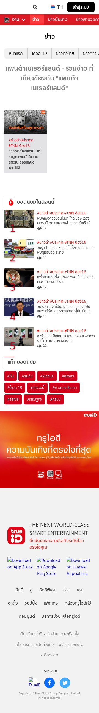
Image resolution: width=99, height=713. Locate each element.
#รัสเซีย (13, 399)
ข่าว (35, 19)
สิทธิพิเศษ (48, 590)
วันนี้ (19, 590)
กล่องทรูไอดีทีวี (78, 603)
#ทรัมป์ (55, 399)
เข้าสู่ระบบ (81, 7)
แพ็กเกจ (51, 603)
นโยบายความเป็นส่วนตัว (35, 645)
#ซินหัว (27, 376)
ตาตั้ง (13, 603)
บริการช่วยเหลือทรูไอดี (61, 616)
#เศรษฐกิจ (34, 399)
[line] (34, 682)
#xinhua (47, 376)
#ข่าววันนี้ (37, 387)
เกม (80, 590)
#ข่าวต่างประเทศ (21, 140)
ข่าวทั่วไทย (65, 53)
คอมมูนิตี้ (27, 616)
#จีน (10, 376)
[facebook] (49, 682)
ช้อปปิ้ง (30, 603)
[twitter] (64, 682)
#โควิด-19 (14, 387)
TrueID (15, 7)
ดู (31, 590)
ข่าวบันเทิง (57, 19)
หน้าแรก (16, 53)
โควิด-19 (39, 53)
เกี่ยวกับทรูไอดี (31, 634)
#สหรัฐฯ (68, 376)
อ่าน (15, 19)
